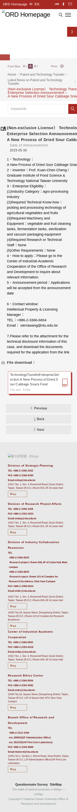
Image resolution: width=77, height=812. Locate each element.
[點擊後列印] (61, 66)
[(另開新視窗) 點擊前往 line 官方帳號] (57, 4)
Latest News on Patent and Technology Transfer (35, 81)
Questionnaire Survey (31, 784)
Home (12, 74)
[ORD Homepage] (26, 14)
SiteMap (56, 784)
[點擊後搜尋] (60, 15)
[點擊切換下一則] (72, 32)
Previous (40, 408)
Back (40, 419)
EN (37, 4)
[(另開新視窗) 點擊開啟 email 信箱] (70, 4)
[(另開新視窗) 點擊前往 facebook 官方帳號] (63, 4)
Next (40, 429)
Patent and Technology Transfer (42, 74)
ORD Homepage (15, 4)
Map (13, 493)
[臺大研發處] (23, 456)
